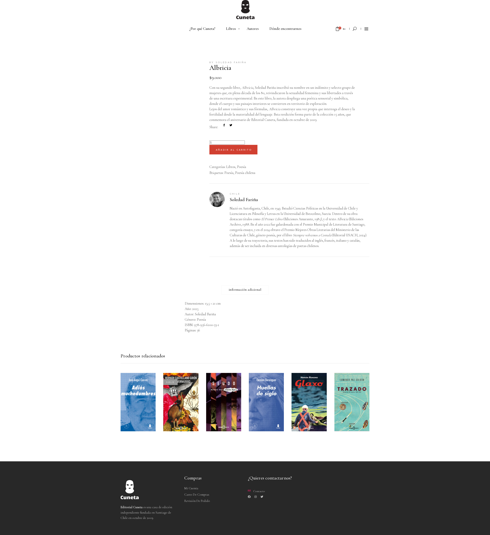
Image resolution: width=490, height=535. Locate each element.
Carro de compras (196, 495)
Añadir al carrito (234, 150)
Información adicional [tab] (245, 289)
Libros (230, 167)
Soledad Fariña (244, 199)
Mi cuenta (191, 488)
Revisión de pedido (197, 501)
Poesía (241, 167)
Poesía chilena (245, 172)
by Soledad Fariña (228, 62)
